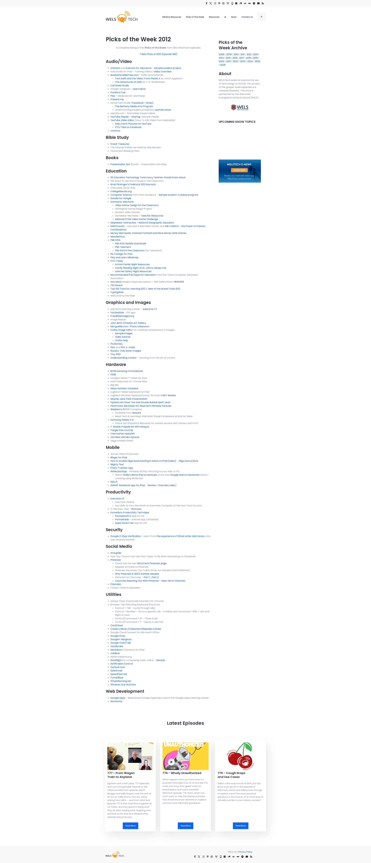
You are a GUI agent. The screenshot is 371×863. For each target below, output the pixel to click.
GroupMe (115, 553)
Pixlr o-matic (128, 347)
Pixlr (112, 347)
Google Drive (117, 636)
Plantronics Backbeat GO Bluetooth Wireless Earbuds (140, 406)
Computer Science (121, 195)
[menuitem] (114, 854)
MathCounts (117, 226)
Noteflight (116, 660)
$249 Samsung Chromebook (126, 371)
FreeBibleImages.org (122, 316)
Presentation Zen (120, 164)
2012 (249, 54)
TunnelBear (116, 677)
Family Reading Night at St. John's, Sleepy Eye (140, 268)
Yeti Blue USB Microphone (124, 437)
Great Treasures (119, 144)
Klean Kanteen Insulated (124, 388)
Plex (112, 96)
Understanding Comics (123, 357)
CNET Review (168, 395)
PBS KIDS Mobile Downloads (130, 243)
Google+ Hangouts (121, 639)
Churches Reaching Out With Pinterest (137, 580)
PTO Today (116, 261)
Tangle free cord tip (121, 430)
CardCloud (116, 625)
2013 (256, 54)
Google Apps (117, 698)
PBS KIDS (115, 240)
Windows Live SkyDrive (123, 684)
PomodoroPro (123, 516)
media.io (115, 653)
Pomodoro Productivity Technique (129, 512)
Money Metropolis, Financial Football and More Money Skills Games (148, 233)
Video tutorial (122, 337)
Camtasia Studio (119, 85)
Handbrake (116, 646)
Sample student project (167, 68)
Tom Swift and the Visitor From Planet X (137, 78)
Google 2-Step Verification (125, 536)
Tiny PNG (115, 354)
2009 (229, 54)
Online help (121, 340)
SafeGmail (116, 670)
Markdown (116, 649)
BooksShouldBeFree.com (124, 75)
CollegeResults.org (121, 191)
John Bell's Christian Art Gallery (128, 323)
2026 (222, 65)
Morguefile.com (119, 326)
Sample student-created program (178, 195)
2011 (242, 54)
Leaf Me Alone (163, 109)
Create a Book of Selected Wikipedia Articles (135, 629)
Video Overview (162, 71)
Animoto (115, 68)
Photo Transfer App (121, 468)
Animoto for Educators (138, 68)
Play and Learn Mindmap (124, 257)
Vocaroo (115, 130)
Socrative (115, 281)
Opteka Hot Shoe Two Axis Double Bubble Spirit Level (140, 402)
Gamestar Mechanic (122, 201)
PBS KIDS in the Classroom (130, 250)
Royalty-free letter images (125, 350)
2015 (228, 58)
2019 (255, 58)
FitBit (113, 374)
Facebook (138, 102)
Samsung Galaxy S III (121, 419)
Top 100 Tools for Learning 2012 (127, 288)
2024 (250, 61)
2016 (235, 58)
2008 (222, 54)
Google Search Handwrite (185, 474)
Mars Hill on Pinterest (173, 580)
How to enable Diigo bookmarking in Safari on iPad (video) (143, 461)
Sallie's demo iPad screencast (140, 474)
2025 (257, 61)
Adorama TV (150, 309)
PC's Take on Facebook (128, 127)
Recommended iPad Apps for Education (133, 275)
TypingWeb (116, 292)
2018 (249, 58)
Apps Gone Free (124, 523)
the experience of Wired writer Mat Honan (181, 536)
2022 (236, 61)
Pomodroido (122, 519)
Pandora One (118, 92)
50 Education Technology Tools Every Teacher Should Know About (148, 177)
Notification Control (121, 663)
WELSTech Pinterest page (152, 563)
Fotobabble (117, 312)
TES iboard (116, 285)
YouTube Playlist (119, 116)
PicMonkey (116, 343)
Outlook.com (117, 667)
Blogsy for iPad (118, 457)
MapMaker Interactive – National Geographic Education (142, 222)
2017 (242, 58)
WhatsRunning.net (120, 681)
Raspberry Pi (117, 409)
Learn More (139, 89)
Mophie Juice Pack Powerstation (128, 399)
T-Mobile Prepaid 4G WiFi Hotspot (129, 426)
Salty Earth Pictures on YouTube (133, 123)
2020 (222, 61)
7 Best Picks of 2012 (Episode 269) (158, 54)
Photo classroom (139, 326)
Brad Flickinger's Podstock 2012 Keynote (133, 184)
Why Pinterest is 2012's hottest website (137, 573)
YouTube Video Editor (122, 120)
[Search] (261, 17)
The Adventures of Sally (128, 82)
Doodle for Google (120, 198)
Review (152, 485)
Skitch (113, 481)
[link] (206, 3)
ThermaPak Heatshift (122, 433)
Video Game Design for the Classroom (137, 205)
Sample (160, 660)
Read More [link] (131, 785)
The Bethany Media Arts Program (134, 106)
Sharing (135, 116)
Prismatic (115, 584)
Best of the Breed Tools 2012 (164, 288)
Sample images (124, 333)
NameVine (116, 701)
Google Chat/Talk (120, 642)
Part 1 (147, 577)
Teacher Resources (152, 215)
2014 (221, 58)
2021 (228, 61)
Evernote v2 (117, 498)
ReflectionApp (118, 471)
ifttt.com (136, 509)
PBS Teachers (123, 247)
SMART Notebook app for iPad (127, 485)
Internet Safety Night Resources (133, 271)
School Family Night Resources (132, 264)
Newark (136, 412)
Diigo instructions (188, 461)
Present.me (117, 99)
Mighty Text (117, 464)
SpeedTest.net (118, 674)
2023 (243, 61)
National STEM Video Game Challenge (136, 219)
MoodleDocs (117, 236)
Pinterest (115, 560)
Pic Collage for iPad (121, 254)
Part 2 (155, 577)
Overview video (167, 485)
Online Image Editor (121, 330)
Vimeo (149, 102)
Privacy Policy (245, 851)
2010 (236, 54)
